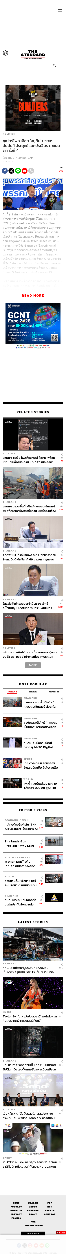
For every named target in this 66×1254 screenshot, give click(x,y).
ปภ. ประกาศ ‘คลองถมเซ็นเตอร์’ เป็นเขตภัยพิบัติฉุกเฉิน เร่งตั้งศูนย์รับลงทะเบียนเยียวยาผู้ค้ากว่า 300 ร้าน (30, 1067)
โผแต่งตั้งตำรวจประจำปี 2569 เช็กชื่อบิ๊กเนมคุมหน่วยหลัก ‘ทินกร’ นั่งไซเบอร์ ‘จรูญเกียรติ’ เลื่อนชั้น (27, 606)
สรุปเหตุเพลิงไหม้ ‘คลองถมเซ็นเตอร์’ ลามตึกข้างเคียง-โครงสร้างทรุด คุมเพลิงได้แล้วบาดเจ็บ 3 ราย (40, 724)
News (16, 1203)
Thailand (9, 502)
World (28, 779)
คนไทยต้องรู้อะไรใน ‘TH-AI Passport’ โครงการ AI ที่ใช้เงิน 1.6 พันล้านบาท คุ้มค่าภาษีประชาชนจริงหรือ (21, 826)
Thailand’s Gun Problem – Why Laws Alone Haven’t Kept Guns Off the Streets (19, 843)
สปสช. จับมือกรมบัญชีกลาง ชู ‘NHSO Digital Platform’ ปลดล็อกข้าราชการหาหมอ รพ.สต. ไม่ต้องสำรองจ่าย (39, 745)
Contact (50, 1214)
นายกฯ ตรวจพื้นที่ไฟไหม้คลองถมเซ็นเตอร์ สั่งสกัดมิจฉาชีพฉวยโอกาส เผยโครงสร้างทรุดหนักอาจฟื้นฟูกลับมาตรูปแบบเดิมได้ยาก (29, 508)
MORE (33, 665)
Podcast (16, 1207)
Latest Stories (33, 922)
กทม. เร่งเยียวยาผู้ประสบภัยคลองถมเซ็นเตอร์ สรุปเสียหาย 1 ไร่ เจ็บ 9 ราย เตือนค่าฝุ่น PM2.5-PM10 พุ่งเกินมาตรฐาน (29, 970)
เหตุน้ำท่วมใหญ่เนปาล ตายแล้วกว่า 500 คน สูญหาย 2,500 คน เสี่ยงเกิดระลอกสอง (40, 785)
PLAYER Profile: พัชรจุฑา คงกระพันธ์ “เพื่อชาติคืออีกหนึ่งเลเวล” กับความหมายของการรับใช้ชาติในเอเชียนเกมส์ (30, 1164)
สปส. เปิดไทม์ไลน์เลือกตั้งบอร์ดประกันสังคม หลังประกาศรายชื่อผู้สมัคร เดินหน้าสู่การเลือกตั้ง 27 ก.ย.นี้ (20, 902)
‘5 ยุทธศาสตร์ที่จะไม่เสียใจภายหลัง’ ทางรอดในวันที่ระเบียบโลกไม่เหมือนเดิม (20, 863)
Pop (49, 1203)
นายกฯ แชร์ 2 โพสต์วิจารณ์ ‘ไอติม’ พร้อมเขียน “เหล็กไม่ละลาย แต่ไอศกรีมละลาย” (29, 460)
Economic (12, 820)
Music (7, 1012)
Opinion (16, 1211)
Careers (33, 1211)
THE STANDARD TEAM (20, 158)
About (33, 1214)
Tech (25, 820)
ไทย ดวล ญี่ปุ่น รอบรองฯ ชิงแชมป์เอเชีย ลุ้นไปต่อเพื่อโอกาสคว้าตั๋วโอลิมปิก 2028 (40, 765)
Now (49, 1207)
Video (33, 1207)
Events (50, 1211)
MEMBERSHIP (33, 1233)
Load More (33, 1175)
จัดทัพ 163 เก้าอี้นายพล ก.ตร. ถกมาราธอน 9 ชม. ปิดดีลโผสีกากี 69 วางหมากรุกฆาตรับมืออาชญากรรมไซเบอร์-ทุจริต (29, 557)
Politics (9, 134)
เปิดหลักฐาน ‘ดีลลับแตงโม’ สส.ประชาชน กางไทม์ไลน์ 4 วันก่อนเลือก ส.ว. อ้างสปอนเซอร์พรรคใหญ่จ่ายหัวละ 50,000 (29, 1115)
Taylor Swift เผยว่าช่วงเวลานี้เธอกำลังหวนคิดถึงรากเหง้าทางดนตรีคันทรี (30, 1018)
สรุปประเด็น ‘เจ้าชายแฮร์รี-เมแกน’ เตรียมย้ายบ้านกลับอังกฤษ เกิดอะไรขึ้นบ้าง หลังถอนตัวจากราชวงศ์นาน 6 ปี (20, 883)
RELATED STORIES (33, 412)
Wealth (33, 1203)
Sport (28, 759)
